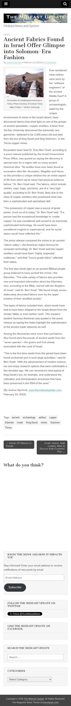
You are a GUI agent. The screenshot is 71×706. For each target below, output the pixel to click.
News (7, 34)
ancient (15, 417)
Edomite (9, 422)
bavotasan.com (50, 702)
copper (52, 417)
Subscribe (14, 587)
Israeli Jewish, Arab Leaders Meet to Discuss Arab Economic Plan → (52, 447)
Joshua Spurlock (14, 62)
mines (44, 422)
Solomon (55, 422)
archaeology (29, 417)
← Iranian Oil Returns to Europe (18, 444)
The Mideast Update (34, 699)
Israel (20, 422)
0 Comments (50, 62)
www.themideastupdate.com (45, 390)
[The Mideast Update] (35, 16)
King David (32, 422)
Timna (8, 427)
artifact (42, 417)
